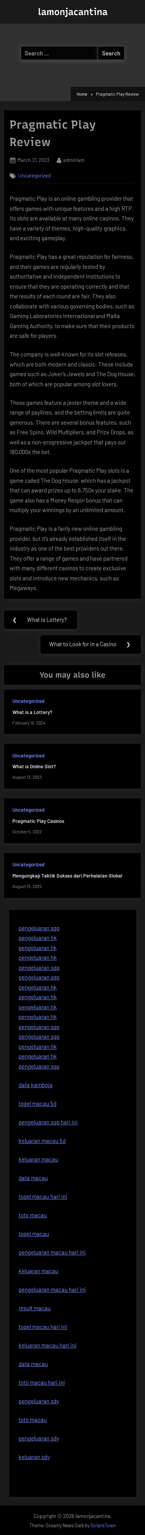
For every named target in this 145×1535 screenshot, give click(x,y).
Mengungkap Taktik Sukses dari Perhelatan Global (67, 875)
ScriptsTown (103, 1525)
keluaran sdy (34, 1456)
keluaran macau (38, 1270)
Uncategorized (34, 175)
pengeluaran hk (38, 937)
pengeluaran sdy (39, 1438)
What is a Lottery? (32, 712)
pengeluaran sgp (39, 927)
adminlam (74, 160)
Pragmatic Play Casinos (38, 821)
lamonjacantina (72, 11)
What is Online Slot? (34, 766)
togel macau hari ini (43, 1326)
